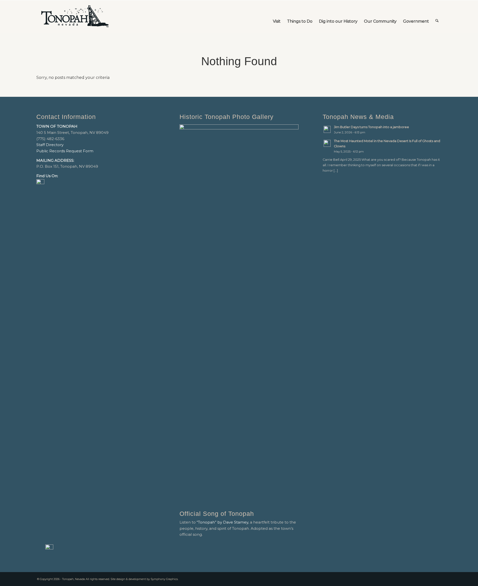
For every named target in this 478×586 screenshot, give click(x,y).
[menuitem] (277, 16)
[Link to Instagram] (438, 578)
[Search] (437, 16)
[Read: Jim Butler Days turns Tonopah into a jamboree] (327, 129)
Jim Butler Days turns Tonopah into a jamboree (371, 127)
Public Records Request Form (64, 151)
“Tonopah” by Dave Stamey (222, 522)
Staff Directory (49, 144)
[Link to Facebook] (430, 578)
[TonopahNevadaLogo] (74, 16)
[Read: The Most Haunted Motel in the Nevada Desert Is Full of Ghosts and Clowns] (327, 143)
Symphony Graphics (164, 579)
